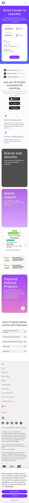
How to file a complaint (8, 397)
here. (6, 435)
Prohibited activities (7, 401)
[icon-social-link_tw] (21, 423)
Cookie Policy (9, 486)
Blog (3, 364)
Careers (4, 380)
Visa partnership (6, 384)
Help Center (5, 372)
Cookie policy (5, 388)
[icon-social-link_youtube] (12, 423)
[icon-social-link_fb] (3, 423)
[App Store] (14, 99)
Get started (14, 57)
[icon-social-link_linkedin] (16, 423)
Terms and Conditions (7, 393)
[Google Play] (14, 103)
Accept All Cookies (14, 491)
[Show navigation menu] (26, 2)
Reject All (14, 495)
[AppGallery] (14, 107)
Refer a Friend (5, 376)
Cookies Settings (14, 500)
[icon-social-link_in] (7, 423)
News (3, 368)
